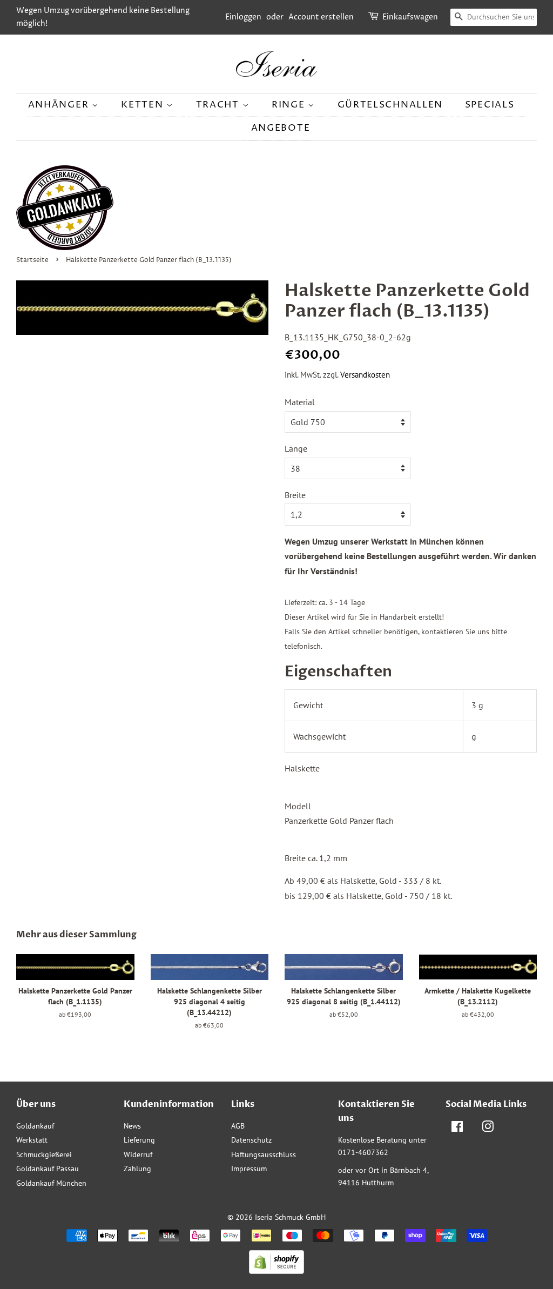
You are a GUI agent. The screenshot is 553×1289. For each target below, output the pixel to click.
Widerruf (138, 1154)
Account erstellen (321, 17)
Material (300, 402)
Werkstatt (32, 1140)
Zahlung (137, 1168)
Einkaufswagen (410, 17)
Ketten (143, 104)
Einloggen (243, 17)
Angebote (281, 128)
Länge (296, 448)
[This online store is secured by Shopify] (276, 1270)
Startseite (32, 260)
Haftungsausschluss (263, 1154)
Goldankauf (35, 1126)
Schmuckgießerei (44, 1154)
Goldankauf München (51, 1183)
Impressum (249, 1168)
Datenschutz (251, 1140)
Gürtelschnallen (390, 104)
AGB (238, 1126)
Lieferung (139, 1140)
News (132, 1126)
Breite (295, 494)
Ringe (290, 104)
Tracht (219, 104)
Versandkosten (365, 375)
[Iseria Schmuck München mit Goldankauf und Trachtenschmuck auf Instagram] (488, 1128)
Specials (490, 104)
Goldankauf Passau (47, 1168)
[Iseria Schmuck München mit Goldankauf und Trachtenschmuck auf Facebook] (457, 1128)
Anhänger (60, 104)
